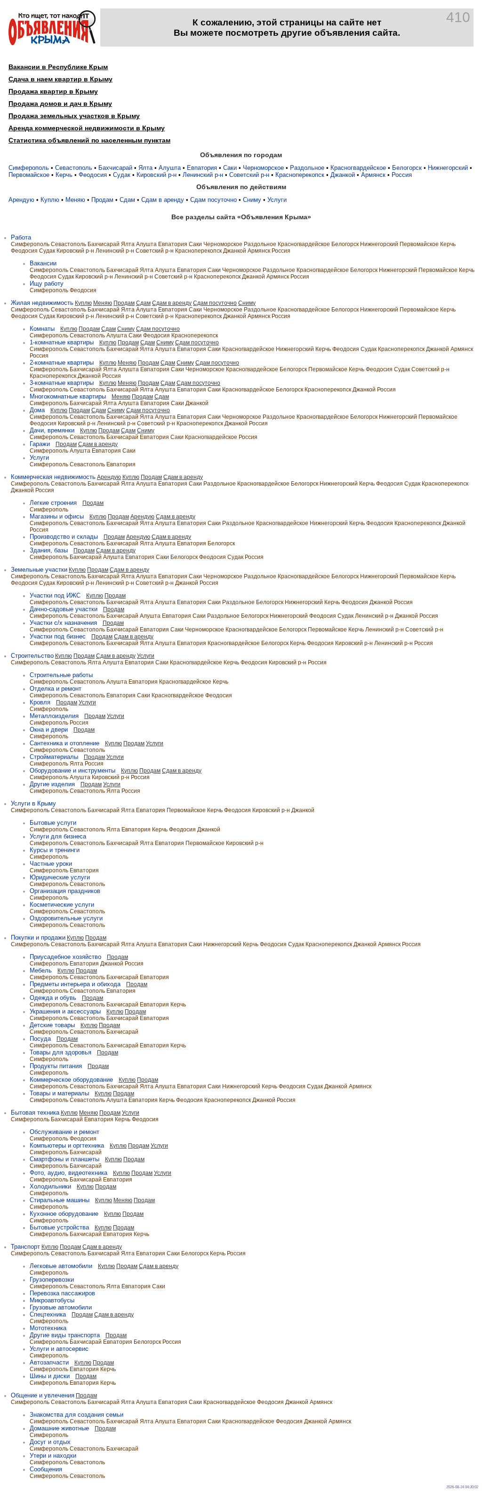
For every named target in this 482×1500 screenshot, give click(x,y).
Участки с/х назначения (63, 622)
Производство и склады (64, 536)
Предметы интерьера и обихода (75, 984)
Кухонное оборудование (64, 1213)
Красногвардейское (358, 167)
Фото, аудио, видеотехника (68, 1172)
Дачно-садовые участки (63, 609)
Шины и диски (50, 1376)
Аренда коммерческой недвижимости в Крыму (86, 128)
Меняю (75, 199)
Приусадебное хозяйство (65, 956)
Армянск (373, 174)
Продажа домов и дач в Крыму (60, 103)
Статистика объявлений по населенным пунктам (89, 140)
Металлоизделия (54, 715)
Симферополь (28, 167)
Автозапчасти (49, 1362)
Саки (230, 167)
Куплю (49, 199)
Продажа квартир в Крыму (53, 91)
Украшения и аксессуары (65, 1011)
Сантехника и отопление (64, 743)
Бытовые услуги (53, 822)
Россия (402, 174)
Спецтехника (48, 1314)
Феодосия (93, 174)
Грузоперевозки (52, 1279)
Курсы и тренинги (55, 850)
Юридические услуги (60, 877)
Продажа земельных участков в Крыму (74, 116)
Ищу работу (47, 283)
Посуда (40, 1038)
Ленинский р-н (203, 174)
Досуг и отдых (50, 1441)
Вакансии (43, 263)
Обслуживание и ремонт (64, 1131)
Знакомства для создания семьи (76, 1414)
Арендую (21, 199)
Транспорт (25, 1246)
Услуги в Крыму (33, 803)
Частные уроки (51, 863)
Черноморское (263, 167)
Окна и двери (49, 729)
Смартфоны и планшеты (64, 1159)
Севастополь (73, 167)
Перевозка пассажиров (62, 1293)
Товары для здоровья (60, 1052)
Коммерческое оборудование (71, 1079)
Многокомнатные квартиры (68, 396)
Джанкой (342, 174)
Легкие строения (53, 502)
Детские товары (52, 1025)
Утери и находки (53, 1455)
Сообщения (46, 1469)
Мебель (41, 970)
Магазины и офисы (57, 516)
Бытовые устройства (59, 1227)
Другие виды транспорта (65, 1335)
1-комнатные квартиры (62, 342)
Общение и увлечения (42, 1395)
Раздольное (307, 167)
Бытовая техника (35, 1112)
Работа (21, 237)
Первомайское (28, 174)
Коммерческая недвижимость (53, 476)
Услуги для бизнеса (58, 836)
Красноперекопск (299, 174)
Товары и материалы (59, 1093)
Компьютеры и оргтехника (67, 1145)
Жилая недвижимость (42, 302)
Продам (102, 199)
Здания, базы (49, 550)
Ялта (145, 167)
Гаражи (40, 443)
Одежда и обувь (53, 997)
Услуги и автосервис (59, 1348)
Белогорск (407, 167)
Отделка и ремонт (55, 688)
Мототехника (48, 1328)
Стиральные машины (59, 1200)
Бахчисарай (115, 167)
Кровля (40, 702)
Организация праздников (65, 890)
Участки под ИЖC (55, 595)
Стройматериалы (54, 756)
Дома (37, 410)
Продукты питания (56, 1065)
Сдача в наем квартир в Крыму (60, 79)
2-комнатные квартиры (62, 362)
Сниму (252, 199)
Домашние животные (59, 1428)
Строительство (32, 655)
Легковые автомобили (61, 1265)
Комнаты (42, 328)
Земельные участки (39, 569)
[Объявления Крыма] (52, 43)
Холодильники (50, 1186)
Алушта (170, 167)
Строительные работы (61, 674)
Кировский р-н (157, 174)
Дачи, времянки (52, 430)
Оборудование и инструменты (72, 770)
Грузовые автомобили (61, 1307)
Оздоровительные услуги (66, 918)
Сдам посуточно (213, 199)
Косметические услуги (62, 904)
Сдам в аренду (162, 199)
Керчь (64, 174)
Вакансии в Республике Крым (58, 67)
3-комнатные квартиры (62, 382)
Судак (121, 174)
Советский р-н (249, 174)
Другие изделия (52, 784)
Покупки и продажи (38, 937)
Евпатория (202, 167)
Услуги (277, 199)
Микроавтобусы (52, 1300)
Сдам (127, 199)
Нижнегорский (448, 167)
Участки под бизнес (58, 636)
